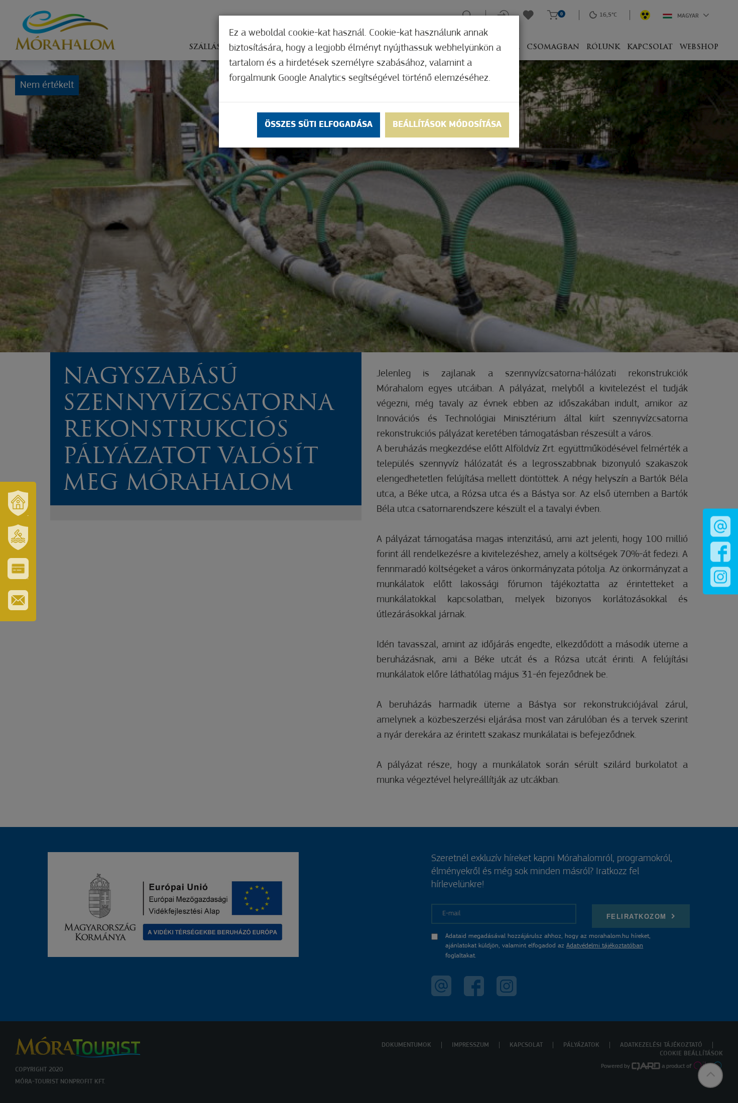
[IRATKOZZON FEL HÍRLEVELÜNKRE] (18, 600)
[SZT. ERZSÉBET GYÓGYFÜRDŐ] (18, 537)
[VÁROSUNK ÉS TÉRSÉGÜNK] (18, 503)
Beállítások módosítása (447, 124)
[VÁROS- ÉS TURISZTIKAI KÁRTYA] (18, 568)
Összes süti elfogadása (319, 124)
